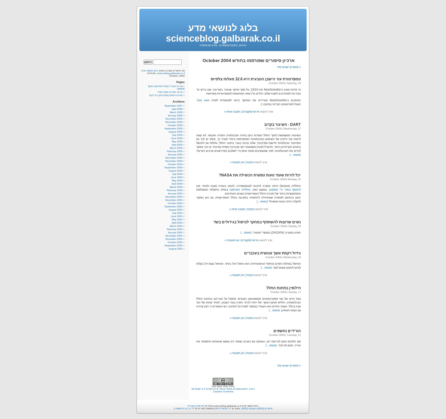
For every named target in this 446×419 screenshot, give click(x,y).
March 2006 (176, 112)
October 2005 (175, 125)
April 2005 (177, 144)
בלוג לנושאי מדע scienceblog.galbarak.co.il (223, 33)
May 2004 (177, 180)
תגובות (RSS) (249, 408)
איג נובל (202, 100)
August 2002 (176, 248)
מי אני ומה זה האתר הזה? (170, 92)
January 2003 (175, 232)
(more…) (295, 154)
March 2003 (176, 226)
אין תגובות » (237, 162)
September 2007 (173, 105)
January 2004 (175, 193)
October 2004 (175, 164)
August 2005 (176, 131)
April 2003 (177, 222)
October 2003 (175, 203)
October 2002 (175, 242)
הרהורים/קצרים (251, 111)
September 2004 (173, 167)
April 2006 (177, 109)
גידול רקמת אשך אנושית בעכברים (272, 253)
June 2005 (177, 138)
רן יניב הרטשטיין (182, 408)
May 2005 (177, 141)
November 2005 (174, 122)
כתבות (250, 162)
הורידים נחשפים (287, 331)
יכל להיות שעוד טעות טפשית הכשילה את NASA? (260, 175)
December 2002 (174, 235)
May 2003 (177, 219)
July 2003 (177, 213)
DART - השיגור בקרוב (282, 125)
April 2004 (177, 183)
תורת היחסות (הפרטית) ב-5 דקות (166, 95)
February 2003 (175, 229)
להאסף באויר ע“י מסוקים (285, 189)
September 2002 (173, 245)
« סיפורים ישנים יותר (289, 67)
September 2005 (173, 128)
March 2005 (176, 148)
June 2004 (177, 177)
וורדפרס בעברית (196, 406)
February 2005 (175, 151)
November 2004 (174, 161)
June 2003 (177, 216)
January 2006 (175, 115)
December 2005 (174, 118)
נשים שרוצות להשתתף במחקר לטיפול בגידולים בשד (257, 222)
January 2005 (175, 154)
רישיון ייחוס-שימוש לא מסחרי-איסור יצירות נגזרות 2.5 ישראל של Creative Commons (223, 390)
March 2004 (176, 187)
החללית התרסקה (240, 189)
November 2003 (174, 200)
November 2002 (174, 239)
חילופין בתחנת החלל (283, 288)
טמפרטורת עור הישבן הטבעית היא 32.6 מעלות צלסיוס (256, 79)
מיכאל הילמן (221, 408)
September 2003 (173, 206)
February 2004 (175, 190)
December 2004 (174, 157)
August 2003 (176, 209)
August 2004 (176, 170)
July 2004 (177, 174)
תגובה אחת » (232, 111)
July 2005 (177, 135)
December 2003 (174, 196)
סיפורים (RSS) (265, 408)
